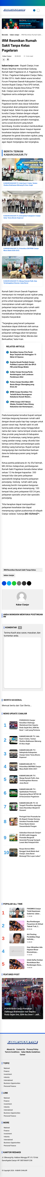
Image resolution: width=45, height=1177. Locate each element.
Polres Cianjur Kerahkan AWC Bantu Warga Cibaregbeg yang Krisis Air (22, 384)
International (8, 1080)
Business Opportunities (12, 1083)
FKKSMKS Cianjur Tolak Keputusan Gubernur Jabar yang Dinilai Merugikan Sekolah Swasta (34, 911)
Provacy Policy (32, 1049)
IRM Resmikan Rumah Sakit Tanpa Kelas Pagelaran (20, 570)
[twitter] (7, 2)
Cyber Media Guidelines (30, 1052)
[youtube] (14, 2)
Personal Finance (10, 1086)
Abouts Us (11, 1049)
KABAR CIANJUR (21, 1170)
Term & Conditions (12, 1052)
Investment (8, 1074)
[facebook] (3, 2)
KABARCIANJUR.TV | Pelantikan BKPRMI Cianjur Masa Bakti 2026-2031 (30, 766)
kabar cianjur (14, 35)
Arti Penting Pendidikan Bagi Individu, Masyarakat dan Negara (33, 937)
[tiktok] (18, 2)
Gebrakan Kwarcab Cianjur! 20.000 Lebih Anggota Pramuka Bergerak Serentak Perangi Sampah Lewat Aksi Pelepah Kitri (30, 837)
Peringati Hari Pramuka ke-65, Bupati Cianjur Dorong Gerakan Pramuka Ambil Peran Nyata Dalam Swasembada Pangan (30, 821)
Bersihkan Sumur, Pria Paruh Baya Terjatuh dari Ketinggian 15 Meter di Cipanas (23, 354)
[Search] (42, 3)
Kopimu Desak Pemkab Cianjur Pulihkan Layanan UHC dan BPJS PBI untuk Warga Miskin (23, 364)
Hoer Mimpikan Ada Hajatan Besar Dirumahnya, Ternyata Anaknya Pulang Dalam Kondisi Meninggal (34, 949)
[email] (24, 583)
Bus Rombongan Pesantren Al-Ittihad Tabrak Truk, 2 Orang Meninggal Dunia (35, 924)
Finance (6, 1071)
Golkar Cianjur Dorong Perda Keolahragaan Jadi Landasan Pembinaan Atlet (21, 374)
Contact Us (20, 1049)
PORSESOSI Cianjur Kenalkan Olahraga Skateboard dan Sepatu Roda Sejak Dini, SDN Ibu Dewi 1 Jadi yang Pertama (29, 725)
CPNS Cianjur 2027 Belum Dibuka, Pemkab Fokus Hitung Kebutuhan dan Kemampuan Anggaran (22, 404)
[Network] (34, 10)
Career (22, 1055)
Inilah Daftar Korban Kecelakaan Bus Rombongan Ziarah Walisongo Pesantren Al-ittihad (35, 962)
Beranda (5, 35)
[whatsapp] (14, 583)
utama (8, 1004)
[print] (19, 583)
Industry (7, 1077)
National (7, 1068)
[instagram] (10, 2)
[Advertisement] (22, 540)
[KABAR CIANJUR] (14, 12)
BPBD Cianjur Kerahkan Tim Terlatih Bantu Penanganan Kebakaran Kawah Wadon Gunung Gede (21, 394)
